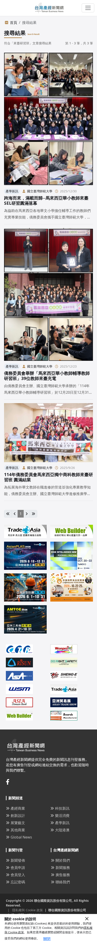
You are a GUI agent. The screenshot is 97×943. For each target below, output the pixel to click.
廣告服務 (62, 874)
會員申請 (18, 867)
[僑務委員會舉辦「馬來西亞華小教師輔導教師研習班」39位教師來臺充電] (48, 294)
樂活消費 (62, 815)
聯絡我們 (62, 881)
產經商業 (18, 808)
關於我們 (62, 860)
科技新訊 (62, 808)
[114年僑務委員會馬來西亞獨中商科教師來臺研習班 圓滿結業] (48, 432)
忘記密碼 (18, 881)
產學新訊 (62, 822)
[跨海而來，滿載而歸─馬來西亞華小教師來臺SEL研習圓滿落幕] (48, 119)
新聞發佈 (18, 860)
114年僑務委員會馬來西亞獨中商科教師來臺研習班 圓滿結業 (48, 477)
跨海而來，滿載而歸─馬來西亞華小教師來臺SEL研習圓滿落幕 (46, 200)
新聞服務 (62, 867)
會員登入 (18, 874)
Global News (21, 837)
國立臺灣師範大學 (39, 191)
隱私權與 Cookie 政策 (25, 910)
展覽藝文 (18, 822)
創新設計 (18, 815)
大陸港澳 (62, 829)
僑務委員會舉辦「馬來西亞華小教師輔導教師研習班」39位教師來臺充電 (47, 375)
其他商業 (18, 829)
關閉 (47, 938)
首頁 (13, 22)
